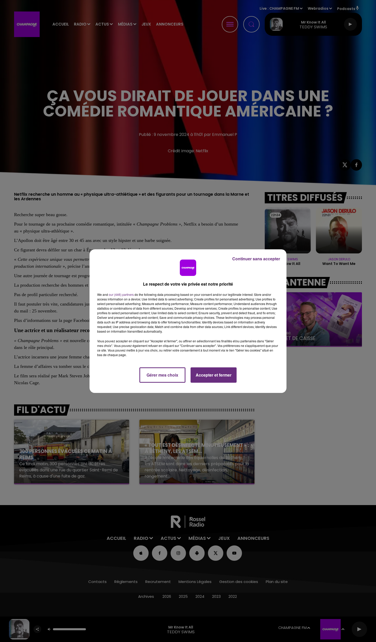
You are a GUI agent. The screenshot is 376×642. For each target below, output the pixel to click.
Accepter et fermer (213, 375)
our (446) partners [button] (121, 294)
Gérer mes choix (162, 375)
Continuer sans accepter (256, 259)
